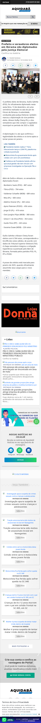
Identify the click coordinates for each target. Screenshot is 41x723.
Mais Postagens (19, 646)
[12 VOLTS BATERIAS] (20, 474)
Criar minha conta (21, 675)
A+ (37, 96)
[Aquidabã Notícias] (20, 9)
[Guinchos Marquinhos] (20, 31)
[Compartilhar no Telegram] (28, 65)
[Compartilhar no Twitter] (13, 65)
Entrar (6, 2)
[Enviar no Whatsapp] (20, 65)
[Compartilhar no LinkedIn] (36, 65)
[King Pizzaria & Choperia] (20, 315)
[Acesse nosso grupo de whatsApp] (20, 720)
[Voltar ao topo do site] (38, 397)
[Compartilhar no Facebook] (5, 65)
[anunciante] (20, 332)
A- (30, 96)
